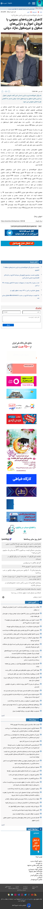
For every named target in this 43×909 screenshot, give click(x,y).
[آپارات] (14, 895)
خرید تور (39, 867)
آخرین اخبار (32, 602)
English (10, 3)
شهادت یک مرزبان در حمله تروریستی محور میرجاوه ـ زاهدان (22, 799)
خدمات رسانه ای (21, 890)
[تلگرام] (18, 895)
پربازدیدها (32, 720)
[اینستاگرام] (21, 895)
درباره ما (25, 887)
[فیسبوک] (28, 895)
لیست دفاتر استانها (13, 888)
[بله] (11, 895)
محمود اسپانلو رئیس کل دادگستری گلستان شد (25, 767)
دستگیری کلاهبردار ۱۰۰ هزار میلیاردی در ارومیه (26, 778)
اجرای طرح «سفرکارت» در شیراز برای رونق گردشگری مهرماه (23, 626)
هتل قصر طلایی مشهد (34, 865)
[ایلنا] (39, 3)
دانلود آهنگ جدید (36, 861)
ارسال (8, 325)
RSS (33, 888)
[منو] (33, 3)
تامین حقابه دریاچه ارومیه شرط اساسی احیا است (25, 810)
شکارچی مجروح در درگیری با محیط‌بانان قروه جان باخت (24, 775)
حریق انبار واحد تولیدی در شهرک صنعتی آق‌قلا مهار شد (23, 806)
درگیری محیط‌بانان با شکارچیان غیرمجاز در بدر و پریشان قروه (22, 803)
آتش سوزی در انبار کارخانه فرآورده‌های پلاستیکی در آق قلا (23, 771)
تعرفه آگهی (8, 887)
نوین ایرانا (39, 857)
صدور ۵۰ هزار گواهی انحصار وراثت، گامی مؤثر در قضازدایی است (21, 634)
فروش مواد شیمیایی (35, 869)
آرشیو (3, 715)
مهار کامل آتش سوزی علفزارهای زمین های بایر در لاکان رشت (22, 670)
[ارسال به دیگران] (9, 91)
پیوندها (25, 888)
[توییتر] (25, 895)
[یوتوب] (31, 895)
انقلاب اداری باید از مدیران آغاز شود (29, 741)
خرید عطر (39, 873)
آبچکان (39, 877)
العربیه (5, 3)
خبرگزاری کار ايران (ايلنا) (27, 899)
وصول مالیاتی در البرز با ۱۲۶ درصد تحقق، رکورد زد (24, 290)
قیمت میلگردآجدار (36, 875)
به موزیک (39, 863)
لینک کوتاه (39, 221)
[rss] (34, 895)
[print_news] (2, 91)
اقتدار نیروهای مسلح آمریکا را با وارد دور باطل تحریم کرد (23, 674)
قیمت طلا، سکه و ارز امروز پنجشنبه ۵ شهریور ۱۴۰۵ (25, 724)
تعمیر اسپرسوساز (36, 880)
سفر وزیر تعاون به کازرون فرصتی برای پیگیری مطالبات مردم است (20, 630)
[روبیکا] (8, 895)
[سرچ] (29, 3)
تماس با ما (35, 887)
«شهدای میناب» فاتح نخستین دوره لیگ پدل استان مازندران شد (21, 691)
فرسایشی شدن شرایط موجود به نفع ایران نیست (21, 8)
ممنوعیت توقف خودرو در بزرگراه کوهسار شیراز (26, 711)
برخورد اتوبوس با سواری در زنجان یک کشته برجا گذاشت (23, 701)
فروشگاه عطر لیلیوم (35, 871)
